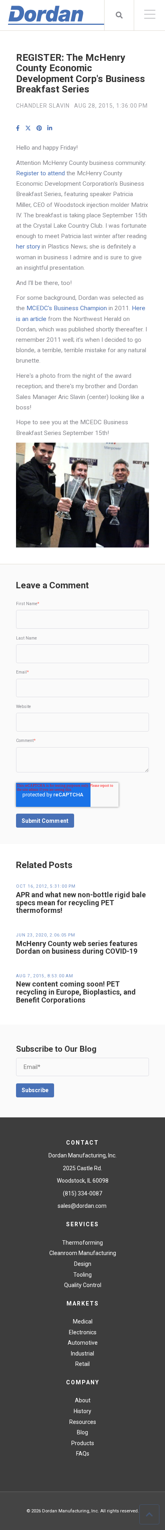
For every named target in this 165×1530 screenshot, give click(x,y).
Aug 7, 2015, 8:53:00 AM (44, 976)
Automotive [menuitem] (83, 1343)
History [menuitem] (82, 1411)
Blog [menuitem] (82, 1432)
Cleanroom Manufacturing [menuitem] (82, 1253)
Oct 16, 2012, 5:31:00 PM (46, 886)
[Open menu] (149, 15)
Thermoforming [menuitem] (82, 1242)
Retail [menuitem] (82, 1364)
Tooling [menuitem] (82, 1274)
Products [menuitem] (82, 1443)
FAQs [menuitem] (82, 1453)
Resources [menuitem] (82, 1422)
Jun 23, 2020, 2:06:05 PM (45, 935)
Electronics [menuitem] (83, 1332)
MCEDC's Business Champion (66, 308)
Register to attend (40, 173)
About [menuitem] (83, 1400)
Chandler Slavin (43, 105)
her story (28, 246)
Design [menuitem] (82, 1264)
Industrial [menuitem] (82, 1353)
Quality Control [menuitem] (82, 1285)
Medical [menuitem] (83, 1321)
